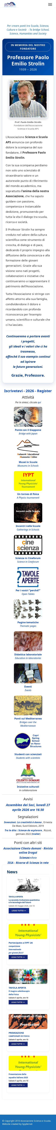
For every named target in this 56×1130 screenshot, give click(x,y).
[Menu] (50, 4)
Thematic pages (28, 626)
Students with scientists (28, 758)
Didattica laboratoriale (28, 654)
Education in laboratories (28, 658)
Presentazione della (17, 1074)
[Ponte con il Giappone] (28, 417)
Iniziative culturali (28, 786)
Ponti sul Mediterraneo (28, 718)
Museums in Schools (28, 465)
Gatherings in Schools (28, 529)
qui (39, 402)
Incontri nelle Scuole (28, 526)
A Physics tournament (28, 497)
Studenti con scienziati (28, 754)
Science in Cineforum (28, 561)
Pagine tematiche (28, 622)
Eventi (28, 686)
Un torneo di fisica (28, 494)
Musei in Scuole (28, 462)
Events (28, 690)
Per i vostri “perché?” (28, 590)
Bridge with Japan (28, 433)
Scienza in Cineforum (28, 558)
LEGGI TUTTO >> (19, 910)
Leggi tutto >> (18, 957)
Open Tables (28, 594)
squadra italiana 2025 (18, 1077)
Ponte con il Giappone (28, 430)
